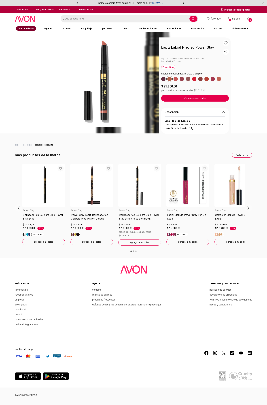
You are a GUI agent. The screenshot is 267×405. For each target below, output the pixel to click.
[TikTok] (232, 374)
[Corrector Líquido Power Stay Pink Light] (219, 256)
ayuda (96, 305)
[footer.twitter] (223, 374)
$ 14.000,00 (28, 246)
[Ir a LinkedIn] (249, 374)
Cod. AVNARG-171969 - (171, 61)
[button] (96, 82)
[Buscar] (193, 19)
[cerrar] (263, 3)
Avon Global (21, 326)
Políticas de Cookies (220, 311)
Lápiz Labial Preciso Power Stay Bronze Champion (182, 58)
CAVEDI (18, 336)
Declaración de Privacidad (223, 316)
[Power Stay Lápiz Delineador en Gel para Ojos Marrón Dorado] (75, 256)
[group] (130, 3)
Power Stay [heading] (28, 232)
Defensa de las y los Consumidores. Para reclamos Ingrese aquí (126, 326)
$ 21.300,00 (169, 86)
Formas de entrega (102, 316)
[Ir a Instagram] (215, 374)
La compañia (21, 311)
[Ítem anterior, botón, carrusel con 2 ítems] (77, 3)
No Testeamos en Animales (29, 341)
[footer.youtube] (241, 374)
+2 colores (37, 256)
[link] (43, 239)
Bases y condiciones (221, 326)
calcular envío (175, 110)
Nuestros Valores (24, 316)
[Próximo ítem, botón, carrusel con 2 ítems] (183, 3)
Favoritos (216, 18)
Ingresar (235, 19)
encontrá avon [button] (85, 9)
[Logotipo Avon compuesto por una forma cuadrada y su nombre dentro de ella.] (34, 18)
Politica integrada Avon (27, 346)
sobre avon (22, 9)
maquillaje (27, 167)
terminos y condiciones (224, 305)
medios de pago (24, 371)
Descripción (172, 134)
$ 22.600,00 (221, 246)
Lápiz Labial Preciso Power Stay (187, 47)
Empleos (19, 321)
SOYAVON (157, 3)
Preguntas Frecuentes (103, 321)
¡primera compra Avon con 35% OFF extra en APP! (125, 3)
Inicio (17, 167)
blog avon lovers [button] (45, 9)
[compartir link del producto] (226, 52)
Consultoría (64, 9)
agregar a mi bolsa (43, 264)
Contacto (97, 311)
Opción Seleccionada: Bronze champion (182, 73)
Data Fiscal (20, 331)
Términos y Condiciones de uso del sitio (231, 321)
